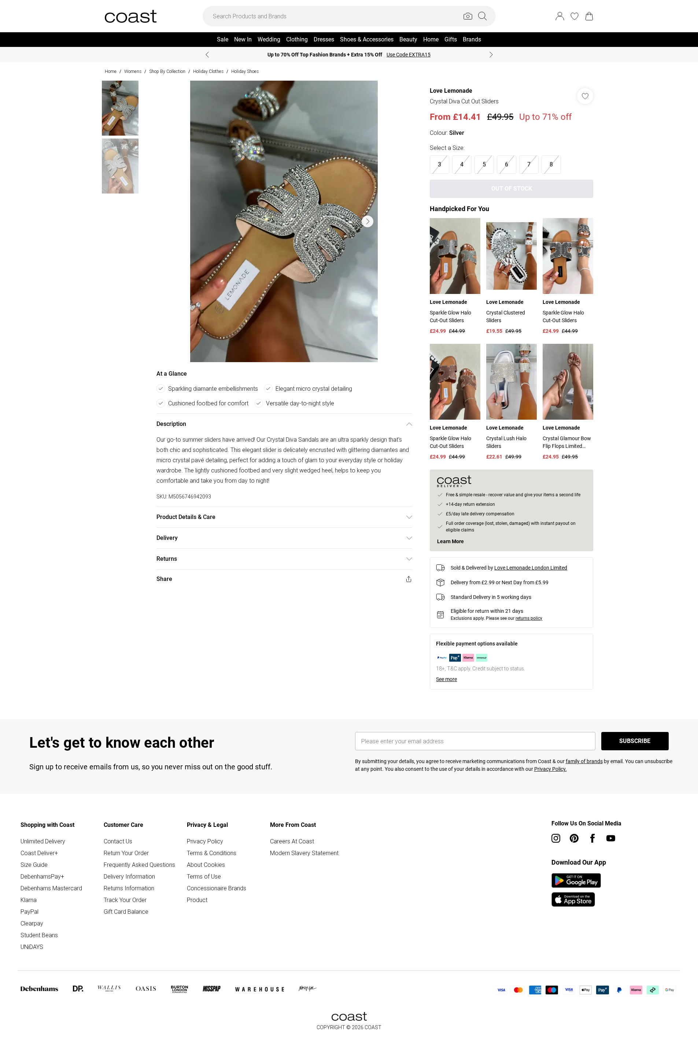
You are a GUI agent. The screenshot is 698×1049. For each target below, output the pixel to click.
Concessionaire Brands (216, 888)
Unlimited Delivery (43, 841)
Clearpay (32, 923)
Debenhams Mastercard (51, 888)
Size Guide (34, 864)
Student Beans (39, 935)
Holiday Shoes (245, 71)
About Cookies (206, 864)
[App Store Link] (576, 890)
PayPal (29, 911)
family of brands (584, 761)
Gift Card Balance (126, 911)
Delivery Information (129, 876)
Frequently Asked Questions (139, 864)
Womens (132, 71)
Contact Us (118, 841)
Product (197, 899)
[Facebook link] (592, 838)
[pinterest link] (574, 838)
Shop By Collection (167, 71)
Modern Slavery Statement (304, 853)
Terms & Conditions (211, 853)
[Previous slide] (207, 54)
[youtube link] (610, 838)
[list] (284, 221)
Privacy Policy (205, 841)
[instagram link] (555, 838)
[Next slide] (491, 54)
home (111, 71)
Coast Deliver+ (39, 853)
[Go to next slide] (367, 221)
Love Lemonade (451, 90)
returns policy (529, 618)
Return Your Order (126, 853)
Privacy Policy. (550, 769)
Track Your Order (125, 899)
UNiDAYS (32, 946)
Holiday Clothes (208, 71)
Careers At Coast (292, 841)
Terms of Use (204, 876)
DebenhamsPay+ (42, 876)
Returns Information (129, 888)
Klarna (29, 899)
